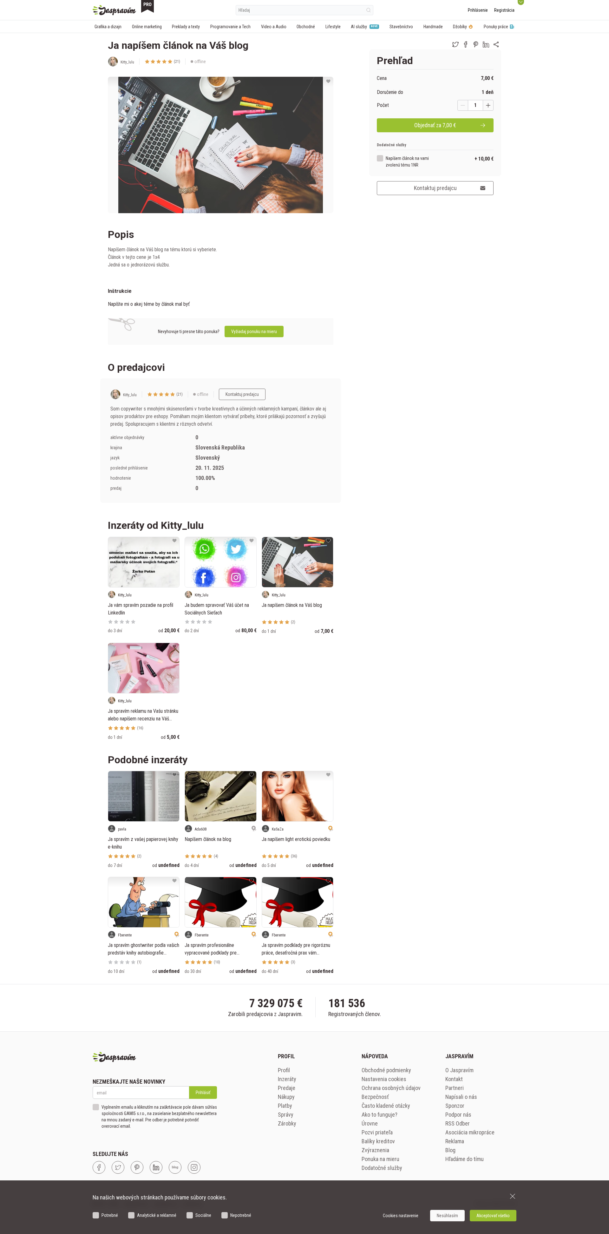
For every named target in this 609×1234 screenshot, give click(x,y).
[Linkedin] (156, 1167)
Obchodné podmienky (386, 1070)
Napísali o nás (461, 1096)
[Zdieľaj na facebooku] (466, 44)
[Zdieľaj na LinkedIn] (486, 44)
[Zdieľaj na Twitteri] (455, 44)
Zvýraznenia (375, 1150)
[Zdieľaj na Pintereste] (476, 44)
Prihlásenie (478, 10)
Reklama (454, 1141)
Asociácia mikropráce (469, 1132)
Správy (285, 1114)
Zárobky (287, 1123)
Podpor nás (458, 1114)
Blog (450, 1150)
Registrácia (504, 10)
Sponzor (454, 1105)
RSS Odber (457, 1123)
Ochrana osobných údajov (391, 1088)
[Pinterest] (137, 1167)
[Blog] (175, 1167)
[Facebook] (99, 1167)
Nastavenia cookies (384, 1079)
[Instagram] (194, 1167)
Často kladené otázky (386, 1105)
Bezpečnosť (375, 1096)
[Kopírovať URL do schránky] (496, 44)
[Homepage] (114, 10)
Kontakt (454, 1079)
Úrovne (370, 1123)
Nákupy (286, 1096)
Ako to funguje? (379, 1114)
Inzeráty (287, 1079)
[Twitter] (118, 1167)
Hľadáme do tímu (464, 1159)
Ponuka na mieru (380, 1159)
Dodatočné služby (382, 1168)
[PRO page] (147, 6)
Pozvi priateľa (377, 1132)
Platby (285, 1105)
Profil (284, 1070)
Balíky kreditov (378, 1141)
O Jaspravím (459, 1070)
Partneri (454, 1088)
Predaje (286, 1088)
